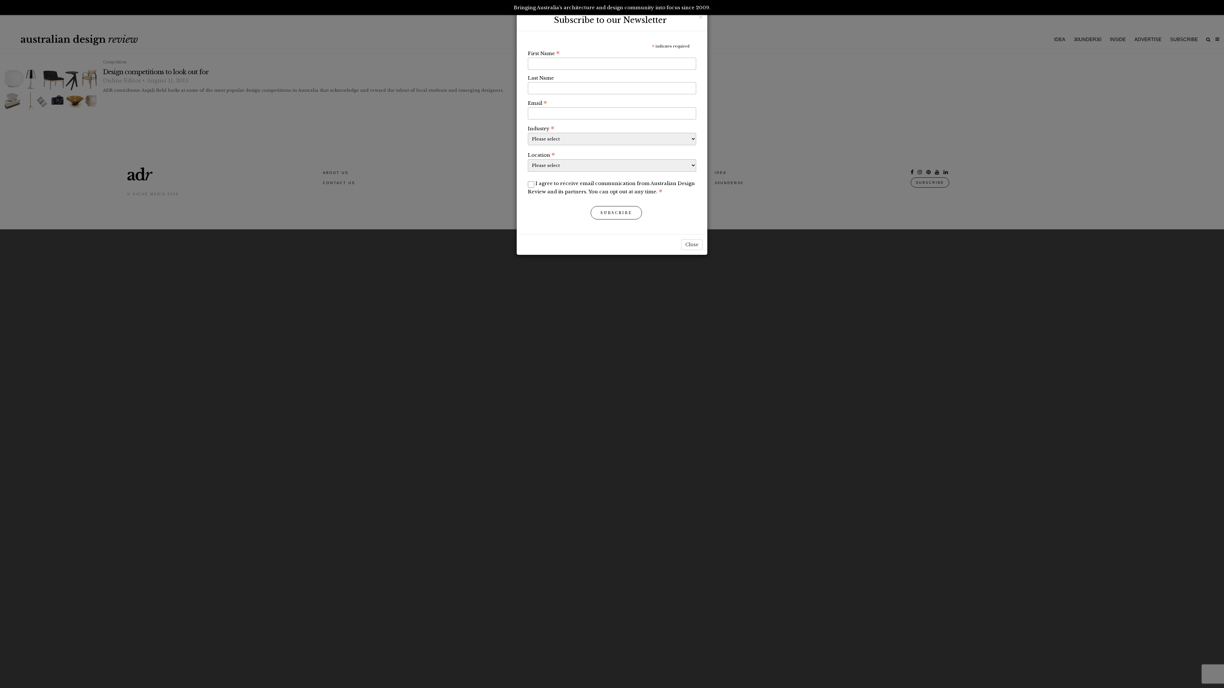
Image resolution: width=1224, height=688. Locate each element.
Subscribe (616, 213)
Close (691, 244)
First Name (544, 53)
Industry (541, 128)
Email (537, 102)
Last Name (541, 78)
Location (541, 154)
